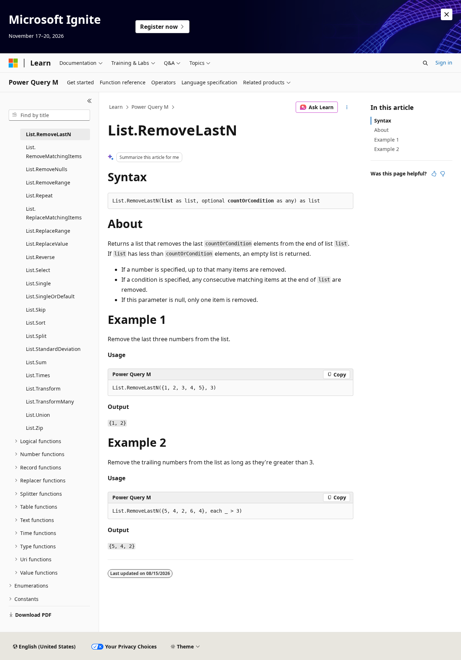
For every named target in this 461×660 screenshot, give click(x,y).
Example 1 (386, 139)
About (381, 129)
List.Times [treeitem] (38, 375)
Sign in (443, 62)
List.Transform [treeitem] (43, 388)
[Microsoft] (13, 63)
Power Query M (150, 106)
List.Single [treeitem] (38, 283)
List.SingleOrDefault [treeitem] (50, 296)
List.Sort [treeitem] (35, 322)
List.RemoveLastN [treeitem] (48, 134)
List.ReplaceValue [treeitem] (47, 243)
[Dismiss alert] (446, 14)
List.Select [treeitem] (38, 270)
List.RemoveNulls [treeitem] (46, 169)
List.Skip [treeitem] (36, 309)
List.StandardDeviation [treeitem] (53, 348)
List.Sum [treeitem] (36, 362)
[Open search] (425, 63)
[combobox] (49, 115)
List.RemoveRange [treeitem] (48, 182)
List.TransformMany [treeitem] (50, 401)
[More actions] (347, 107)
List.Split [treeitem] (36, 336)
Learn (116, 106)
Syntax (382, 120)
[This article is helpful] (434, 173)
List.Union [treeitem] (38, 414)
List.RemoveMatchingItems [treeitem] (54, 152)
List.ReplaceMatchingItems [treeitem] (54, 213)
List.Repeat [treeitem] (39, 195)
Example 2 (386, 149)
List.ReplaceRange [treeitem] (48, 230)
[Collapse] (89, 101)
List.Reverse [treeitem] (40, 257)
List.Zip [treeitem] (34, 427)
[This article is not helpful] (442, 173)
